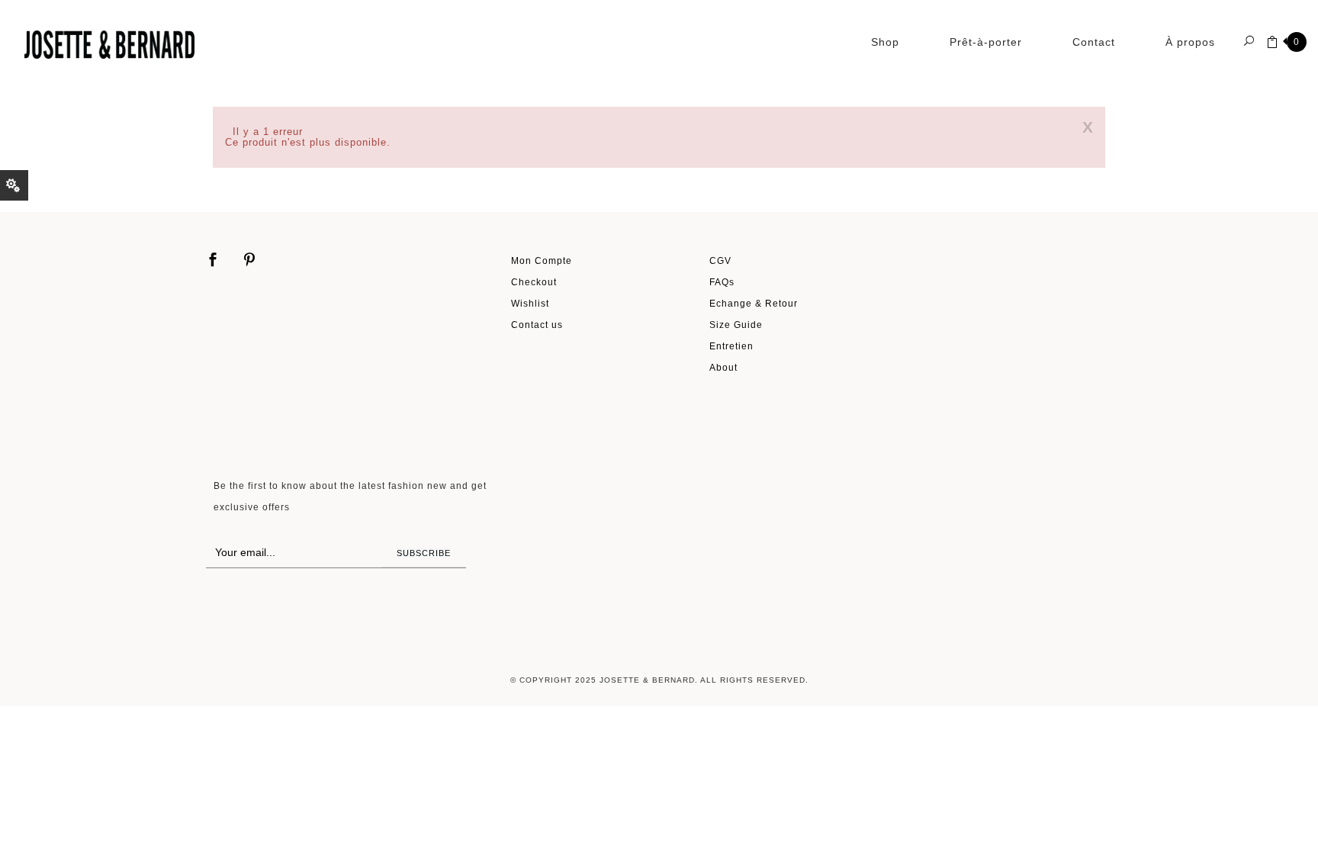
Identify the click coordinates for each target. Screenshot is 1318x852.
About (723, 367)
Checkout (534, 282)
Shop (885, 42)
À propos (1190, 42)
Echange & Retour (753, 303)
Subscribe (424, 553)
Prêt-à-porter (986, 42)
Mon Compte (541, 260)
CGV (720, 260)
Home (230, 93)
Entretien (731, 346)
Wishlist (530, 303)
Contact (1093, 42)
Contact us (537, 325)
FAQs (722, 282)
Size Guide (736, 325)
